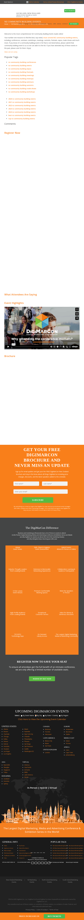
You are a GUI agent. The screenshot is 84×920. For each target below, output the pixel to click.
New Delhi (7, 765)
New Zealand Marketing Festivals (76, 845)
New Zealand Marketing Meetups (76, 850)
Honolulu (6, 746)
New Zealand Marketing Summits (76, 855)
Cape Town (69, 752)
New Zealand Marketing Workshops (76, 858)
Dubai (68, 741)
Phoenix (26, 741)
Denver (6, 741)
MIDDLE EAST (69, 738)
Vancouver (48, 734)
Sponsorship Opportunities (25, 853)
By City (39, 715)
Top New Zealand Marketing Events (60, 853)
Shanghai (6, 767)
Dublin (68, 734)
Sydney (6, 784)
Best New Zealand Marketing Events (60, 850)
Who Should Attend (8, 853)
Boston (6, 732)
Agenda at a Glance (8, 848)
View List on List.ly (10, 52)
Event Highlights (14, 303)
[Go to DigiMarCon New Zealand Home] (9, 17)
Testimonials (22, 850)
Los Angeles (7, 754)
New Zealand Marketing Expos (60, 858)
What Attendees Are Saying (20, 294)
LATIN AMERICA (49, 738)
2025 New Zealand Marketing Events (60, 848)
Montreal (48, 729)
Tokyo (5, 772)
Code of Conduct (42, 910)
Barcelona (69, 732)
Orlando (27, 736)
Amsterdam (69, 729)
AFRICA (66, 747)
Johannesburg (70, 755)
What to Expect (7, 850)
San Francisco (28, 746)
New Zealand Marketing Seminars (76, 853)
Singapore (7, 770)
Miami (26, 729)
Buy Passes (22, 845)
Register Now (12, 132)
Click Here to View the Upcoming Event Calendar (42, 719)
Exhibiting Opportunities (25, 855)
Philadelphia (28, 739)
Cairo (67, 750)
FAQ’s (5, 858)
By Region (64, 715)
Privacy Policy (30, 910)
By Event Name (28, 715)
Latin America (28, 775)
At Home (27, 770)
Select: (17, 715)
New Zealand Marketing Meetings (76, 848)
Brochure (9, 356)
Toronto (47, 732)
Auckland (6, 779)
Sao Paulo (48, 746)
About (5, 845)
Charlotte (6, 734)
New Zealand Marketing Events (60, 845)
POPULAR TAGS (58, 842)
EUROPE (67, 726)
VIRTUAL (25, 762)
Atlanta (6, 729)
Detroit (6, 744)
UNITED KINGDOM (50, 750)
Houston (6, 749)
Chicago (6, 736)
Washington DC (29, 751)
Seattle (26, 749)
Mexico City (48, 741)
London (47, 752)
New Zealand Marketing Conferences (60, 855)
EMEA (26, 772)
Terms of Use (53, 910)
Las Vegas (7, 751)
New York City (28, 734)
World (26, 777)
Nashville (27, 732)
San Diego (27, 744)
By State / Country (51, 715)
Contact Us (21, 858)
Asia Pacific (27, 767)
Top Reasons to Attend (9, 855)
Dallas (5, 739)
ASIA (3, 762)
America (27, 765)
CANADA (46, 726)
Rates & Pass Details (24, 848)
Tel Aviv (68, 743)
